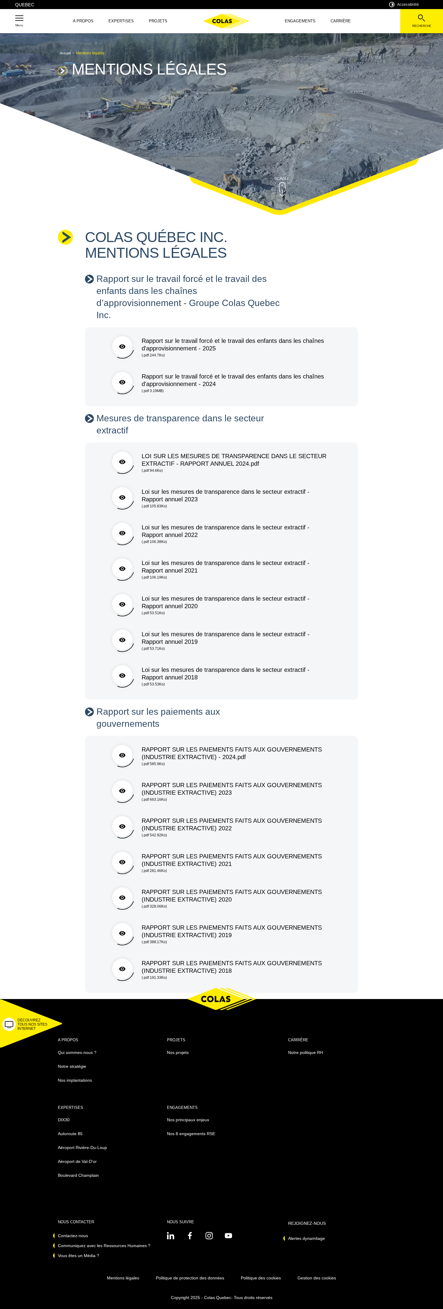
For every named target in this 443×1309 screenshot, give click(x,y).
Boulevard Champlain (78, 1175)
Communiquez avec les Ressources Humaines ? (104, 1245)
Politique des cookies (261, 1277)
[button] (19, 21)
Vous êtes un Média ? (78, 1255)
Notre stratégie (72, 1066)
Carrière (341, 21)
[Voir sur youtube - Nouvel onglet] (228, 1235)
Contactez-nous (73, 1235)
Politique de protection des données (190, 1277)
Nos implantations (75, 1080)
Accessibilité (408, 4)
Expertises (121, 21)
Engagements (300, 21)
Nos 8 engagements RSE (191, 1133)
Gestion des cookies (316, 1277)
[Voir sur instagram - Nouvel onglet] (209, 1235)
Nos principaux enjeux (188, 1119)
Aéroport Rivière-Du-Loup (82, 1147)
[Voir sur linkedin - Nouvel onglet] (170, 1235)
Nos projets (178, 1052)
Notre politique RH (305, 1052)
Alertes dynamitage (306, 1238)
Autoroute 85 (70, 1133)
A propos (83, 21)
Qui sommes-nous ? (77, 1052)
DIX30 (64, 1119)
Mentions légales (123, 1277)
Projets (158, 21)
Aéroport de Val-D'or (77, 1161)
